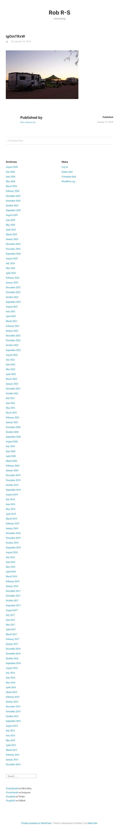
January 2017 (12, 643)
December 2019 (13, 475)
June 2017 (10, 619)
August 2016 (12, 667)
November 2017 (13, 595)
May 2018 (10, 566)
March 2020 (11, 460)
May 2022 (10, 369)
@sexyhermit (12, 788)
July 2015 (10, 730)
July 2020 (10, 446)
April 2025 (11, 229)
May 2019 (10, 508)
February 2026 (12, 190)
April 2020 (11, 455)
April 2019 (11, 513)
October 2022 (12, 345)
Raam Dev (92, 823)
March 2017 (11, 634)
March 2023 (11, 320)
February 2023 (12, 325)
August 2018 (12, 552)
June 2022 (10, 364)
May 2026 (10, 181)
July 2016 (10, 672)
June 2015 (10, 735)
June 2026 (10, 176)
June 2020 (10, 451)
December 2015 (13, 706)
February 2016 (12, 696)
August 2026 (12, 166)
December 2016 (13, 648)
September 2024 (13, 253)
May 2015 (10, 740)
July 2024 (10, 263)
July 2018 (10, 557)
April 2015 (11, 744)
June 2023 (10, 311)
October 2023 (12, 296)
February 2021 (12, 417)
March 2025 (11, 234)
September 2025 (13, 210)
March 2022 (11, 378)
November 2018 (13, 537)
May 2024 (10, 267)
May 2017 (10, 624)
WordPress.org (68, 181)
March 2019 (11, 518)
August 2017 (12, 610)
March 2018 (11, 576)
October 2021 (12, 393)
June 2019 (10, 504)
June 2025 (10, 219)
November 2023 (13, 292)
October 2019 (12, 484)
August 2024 (12, 258)
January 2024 (12, 282)
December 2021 (13, 388)
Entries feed (67, 171)
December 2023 (13, 287)
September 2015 (13, 720)
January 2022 (12, 383)
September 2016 (13, 663)
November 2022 (13, 340)
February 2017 (12, 639)
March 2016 (11, 691)
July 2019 (10, 499)
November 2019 (13, 480)
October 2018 (12, 542)
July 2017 (10, 614)
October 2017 (12, 600)
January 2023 (12, 330)
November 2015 (13, 711)
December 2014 (13, 764)
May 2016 (10, 682)
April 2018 (11, 571)
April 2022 (11, 374)
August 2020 (12, 441)
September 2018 (13, 547)
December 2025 (13, 195)
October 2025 (12, 205)
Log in (65, 166)
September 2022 (13, 349)
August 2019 (12, 494)
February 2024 (12, 277)
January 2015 (12, 759)
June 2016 (10, 677)
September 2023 (13, 301)
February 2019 (12, 523)
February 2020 (12, 465)
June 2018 (10, 561)
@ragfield (10, 796)
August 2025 (12, 214)
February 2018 (12, 581)
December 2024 (13, 243)
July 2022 (10, 359)
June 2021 (10, 402)
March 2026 (11, 186)
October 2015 (12, 716)
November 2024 (13, 248)
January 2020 (12, 470)
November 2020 (13, 427)
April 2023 (11, 316)
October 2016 (12, 658)
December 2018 (13, 533)
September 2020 (13, 436)
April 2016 (11, 687)
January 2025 (12, 239)
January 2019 (12, 528)
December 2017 (13, 590)
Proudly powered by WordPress (36, 823)
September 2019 (13, 489)
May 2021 (10, 407)
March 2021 (11, 412)
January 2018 (12, 586)
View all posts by (28, 122)
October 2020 (12, 431)
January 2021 (12, 422)
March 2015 (11, 749)
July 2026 (10, 171)
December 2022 (13, 335)
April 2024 (11, 272)
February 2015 (12, 754)
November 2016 (13, 653)
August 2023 (12, 306)
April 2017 (11, 629)
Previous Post (15, 141)
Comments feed (69, 176)
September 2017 (13, 605)
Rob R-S (59, 12)
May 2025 (10, 224)
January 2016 (12, 701)
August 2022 (12, 354)
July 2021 (10, 398)
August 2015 (12, 725)
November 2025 (13, 200)
